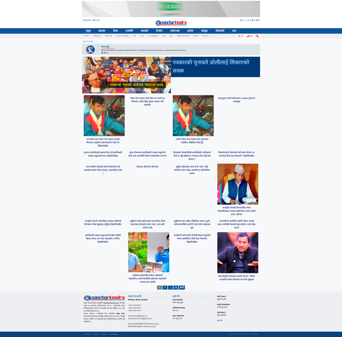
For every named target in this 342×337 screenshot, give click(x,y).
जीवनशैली (219, 31)
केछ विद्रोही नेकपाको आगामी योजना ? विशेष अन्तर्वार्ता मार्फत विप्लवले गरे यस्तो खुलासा (236, 278)
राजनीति (129, 31)
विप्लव (196, 36)
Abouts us (87, 334)
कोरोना (87, 36)
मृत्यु (171, 36)
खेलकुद (204, 31)
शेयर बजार (206, 36)
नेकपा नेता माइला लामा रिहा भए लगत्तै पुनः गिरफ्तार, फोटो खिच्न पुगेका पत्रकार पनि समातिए (147, 102)
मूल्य (164, 36)
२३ (176, 287)
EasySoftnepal (255, 334)
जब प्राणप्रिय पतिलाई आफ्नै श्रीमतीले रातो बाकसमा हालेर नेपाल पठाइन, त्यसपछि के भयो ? (103, 170)
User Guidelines (113, 334)
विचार (115, 31)
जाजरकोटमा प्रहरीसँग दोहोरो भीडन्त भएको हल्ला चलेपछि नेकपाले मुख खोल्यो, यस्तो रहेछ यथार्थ (236, 224)
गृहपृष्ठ (88, 31)
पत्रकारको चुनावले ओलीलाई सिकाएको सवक (211, 67)
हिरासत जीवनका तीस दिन (147, 167)
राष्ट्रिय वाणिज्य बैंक (183, 36)
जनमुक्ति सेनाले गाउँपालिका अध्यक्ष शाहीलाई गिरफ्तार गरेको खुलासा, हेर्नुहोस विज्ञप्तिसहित (102, 222)
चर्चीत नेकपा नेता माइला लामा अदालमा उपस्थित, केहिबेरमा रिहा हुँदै (192, 141)
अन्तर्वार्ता (144, 31)
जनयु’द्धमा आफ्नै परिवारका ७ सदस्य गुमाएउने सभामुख (236, 100)
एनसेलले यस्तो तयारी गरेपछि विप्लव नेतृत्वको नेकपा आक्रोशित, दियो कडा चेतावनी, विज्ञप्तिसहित (192, 239)
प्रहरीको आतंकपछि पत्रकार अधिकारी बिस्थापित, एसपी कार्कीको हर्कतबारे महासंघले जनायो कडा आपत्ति (147, 279)
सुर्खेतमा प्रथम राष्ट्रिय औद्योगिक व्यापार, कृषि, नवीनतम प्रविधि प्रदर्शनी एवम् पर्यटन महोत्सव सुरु (192, 224)
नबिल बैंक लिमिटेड (122, 36)
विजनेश (159, 31)
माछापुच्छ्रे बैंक (153, 36)
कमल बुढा (105, 47)
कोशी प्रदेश (97, 36)
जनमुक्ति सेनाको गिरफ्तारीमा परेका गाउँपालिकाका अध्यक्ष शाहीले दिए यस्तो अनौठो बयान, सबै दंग (236, 211)
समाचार (101, 31)
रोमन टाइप (97, 20)
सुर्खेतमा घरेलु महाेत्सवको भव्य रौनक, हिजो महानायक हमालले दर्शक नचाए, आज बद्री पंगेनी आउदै (147, 224)
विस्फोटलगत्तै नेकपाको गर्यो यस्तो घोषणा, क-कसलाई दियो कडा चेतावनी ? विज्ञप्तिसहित (236, 154)
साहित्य (190, 31)
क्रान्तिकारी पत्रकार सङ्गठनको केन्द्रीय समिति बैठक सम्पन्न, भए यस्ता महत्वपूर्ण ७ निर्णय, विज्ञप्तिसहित (103, 239)
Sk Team (103, 334)
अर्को (182, 287)
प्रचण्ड (142, 36)
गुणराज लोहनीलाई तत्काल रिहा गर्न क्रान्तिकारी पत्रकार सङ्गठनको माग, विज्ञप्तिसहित (103, 154)
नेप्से (134, 36)
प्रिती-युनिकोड (87, 20)
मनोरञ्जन (175, 31)
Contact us (96, 334)
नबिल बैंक (108, 36)
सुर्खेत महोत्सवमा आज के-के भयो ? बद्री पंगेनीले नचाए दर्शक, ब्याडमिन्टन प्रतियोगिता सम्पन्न (192, 170)
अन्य (234, 31)
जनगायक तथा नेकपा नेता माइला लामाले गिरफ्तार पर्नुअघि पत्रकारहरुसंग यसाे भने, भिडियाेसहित (103, 142)
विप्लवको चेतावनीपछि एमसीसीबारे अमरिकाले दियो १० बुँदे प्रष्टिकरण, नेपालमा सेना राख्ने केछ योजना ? (192, 156)
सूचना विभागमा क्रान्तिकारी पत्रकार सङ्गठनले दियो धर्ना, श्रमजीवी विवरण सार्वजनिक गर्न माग (147, 154)
